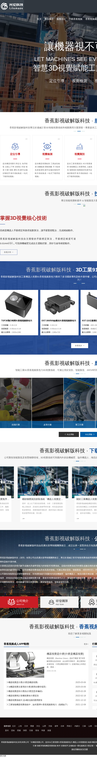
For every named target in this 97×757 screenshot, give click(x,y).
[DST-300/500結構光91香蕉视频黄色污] (59, 304)
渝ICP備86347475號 (79, 749)
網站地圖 (3, 756)
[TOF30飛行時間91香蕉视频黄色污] (19, 304)
